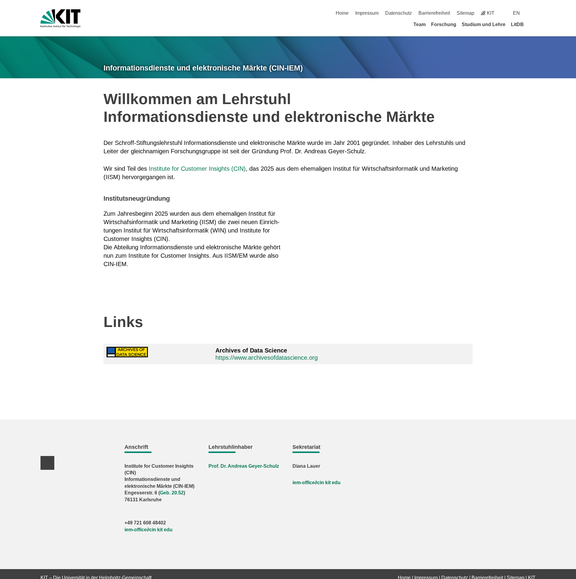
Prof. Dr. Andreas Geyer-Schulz (243, 466)
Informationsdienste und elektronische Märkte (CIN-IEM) (203, 68)
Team (419, 24)
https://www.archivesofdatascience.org (266, 357)
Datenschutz (398, 13)
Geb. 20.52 (172, 492)
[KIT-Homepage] (60, 18)
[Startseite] (533, 24)
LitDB (517, 24)
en (516, 13)
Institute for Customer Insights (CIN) (197, 168)
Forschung (443, 24)
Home (342, 13)
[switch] (533, 13)
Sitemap (465, 13)
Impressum (367, 13)
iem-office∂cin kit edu (148, 529)
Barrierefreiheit (434, 13)
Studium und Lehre (484, 24)
